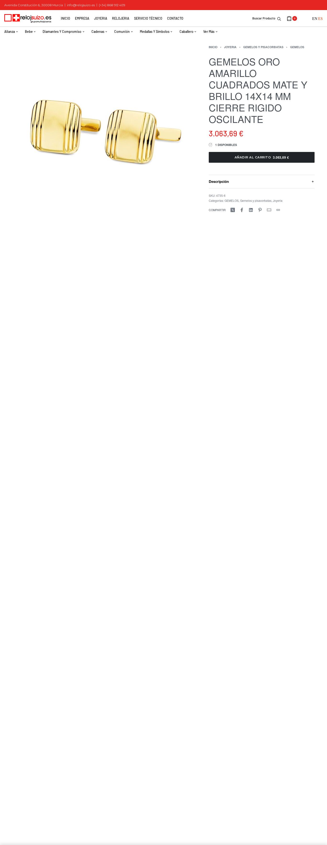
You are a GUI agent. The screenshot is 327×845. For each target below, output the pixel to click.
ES (320, 19)
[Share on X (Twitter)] (233, 210)
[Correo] (269, 210)
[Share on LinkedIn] (251, 210)
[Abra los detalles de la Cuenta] (304, 18)
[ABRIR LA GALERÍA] (103, 127)
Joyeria (230, 47)
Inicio (213, 47)
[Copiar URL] (278, 210)
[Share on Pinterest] (260, 210)
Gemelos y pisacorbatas (263, 47)
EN (314, 19)
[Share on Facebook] (242, 210)
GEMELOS (297, 47)
